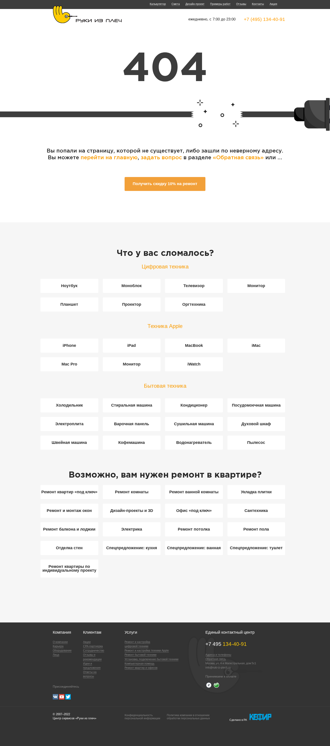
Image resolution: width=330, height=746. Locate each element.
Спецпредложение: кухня (131, 548)
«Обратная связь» (239, 157)
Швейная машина (69, 442)
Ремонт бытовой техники (140, 654)
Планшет (69, 304)
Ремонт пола (256, 529)
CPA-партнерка (93, 646)
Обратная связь (215, 659)
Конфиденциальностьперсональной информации (142, 717)
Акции (87, 642)
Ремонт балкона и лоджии (69, 529)
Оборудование (62, 650)
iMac (256, 345)
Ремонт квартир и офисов (141, 667)
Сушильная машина (194, 424)
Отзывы (241, 4)
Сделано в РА (238, 720)
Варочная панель (131, 424)
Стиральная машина (131, 405)
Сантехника (256, 510)
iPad (131, 345)
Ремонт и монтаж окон (69, 510)
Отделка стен (69, 548)
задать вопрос (161, 157)
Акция (273, 4)
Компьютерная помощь (139, 663)
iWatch (193, 364)
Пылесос (256, 442)
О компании (60, 642)
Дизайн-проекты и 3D (131, 510)
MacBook (194, 345)
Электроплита (69, 424)
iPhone (69, 345)
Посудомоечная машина (256, 405)
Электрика (131, 529)
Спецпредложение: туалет (256, 548)
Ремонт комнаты (131, 492)
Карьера (58, 646)
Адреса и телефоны (218, 654)
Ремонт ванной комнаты (193, 492)
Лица (56, 654)
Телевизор (194, 285)
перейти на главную (109, 157)
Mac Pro (69, 364)
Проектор (131, 304)
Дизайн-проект (195, 4)
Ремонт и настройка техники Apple (147, 650)
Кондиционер (193, 405)
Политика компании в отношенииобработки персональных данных (188, 717)
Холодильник (69, 405)
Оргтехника (193, 304)
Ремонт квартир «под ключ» (69, 492)
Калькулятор (158, 4)
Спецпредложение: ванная (194, 548)
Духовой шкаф (256, 424)
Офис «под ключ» (194, 510)
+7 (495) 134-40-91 (264, 19)
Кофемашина (131, 442)
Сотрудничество (93, 650)
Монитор (256, 285)
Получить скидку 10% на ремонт (165, 184)
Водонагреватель (194, 442)
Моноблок (131, 285)
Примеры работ (220, 4)
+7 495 (226, 644)
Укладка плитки (256, 492)
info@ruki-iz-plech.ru (218, 667)
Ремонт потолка (194, 529)
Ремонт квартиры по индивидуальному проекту (69, 568)
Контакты (258, 4)
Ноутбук (69, 285)
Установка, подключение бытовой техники (151, 659)
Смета (176, 4)
